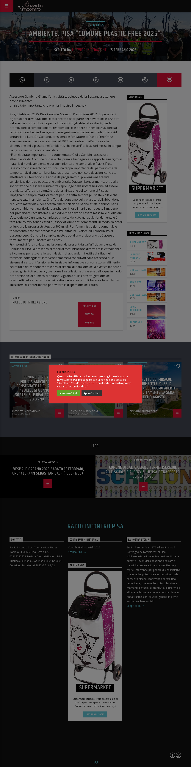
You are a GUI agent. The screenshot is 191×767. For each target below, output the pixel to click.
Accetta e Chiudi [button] (68, 393)
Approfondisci (92, 393)
